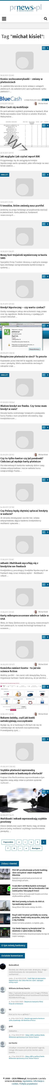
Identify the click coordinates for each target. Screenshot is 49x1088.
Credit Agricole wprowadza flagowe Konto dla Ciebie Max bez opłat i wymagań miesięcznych (27, 980)
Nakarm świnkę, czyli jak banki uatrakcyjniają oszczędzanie (17, 719)
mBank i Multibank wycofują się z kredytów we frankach (19, 565)
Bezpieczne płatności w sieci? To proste (23, 356)
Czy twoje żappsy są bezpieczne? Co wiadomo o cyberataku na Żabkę (28, 929)
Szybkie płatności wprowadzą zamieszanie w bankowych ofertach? (21, 772)
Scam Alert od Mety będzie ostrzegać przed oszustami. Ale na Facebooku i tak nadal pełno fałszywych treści (30, 888)
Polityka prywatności (28, 1084)
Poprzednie (8, 842)
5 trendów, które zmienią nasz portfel (22, 205)
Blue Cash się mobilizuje (14, 107)
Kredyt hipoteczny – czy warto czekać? (22, 307)
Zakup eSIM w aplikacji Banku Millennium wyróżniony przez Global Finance (27, 1036)
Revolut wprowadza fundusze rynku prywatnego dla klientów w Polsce (27, 1019)
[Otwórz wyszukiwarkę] (45, 18)
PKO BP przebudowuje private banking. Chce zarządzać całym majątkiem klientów (30, 872)
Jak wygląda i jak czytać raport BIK (20, 156)
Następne (36, 848)
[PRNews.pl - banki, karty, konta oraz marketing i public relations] (25, 7)
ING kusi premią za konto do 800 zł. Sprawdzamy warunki (28, 902)
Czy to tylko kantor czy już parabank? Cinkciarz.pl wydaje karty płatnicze (21, 460)
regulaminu (27, 1081)
